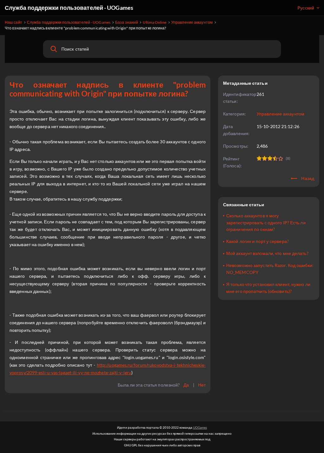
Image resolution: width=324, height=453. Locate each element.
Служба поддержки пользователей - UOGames (69, 7)
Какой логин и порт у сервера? (257, 241)
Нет (202, 385)
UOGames (200, 427)
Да (186, 385)
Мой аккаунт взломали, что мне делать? (267, 253)
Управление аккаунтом (280, 113)
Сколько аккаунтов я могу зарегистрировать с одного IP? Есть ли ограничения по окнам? (266, 222)
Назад (307, 178)
